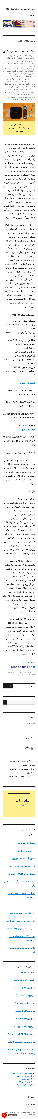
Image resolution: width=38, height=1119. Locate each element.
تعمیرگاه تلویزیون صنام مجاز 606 (20, 9)
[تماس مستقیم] (4, 1115)
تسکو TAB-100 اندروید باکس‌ (19, 51)
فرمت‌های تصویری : (26, 383)
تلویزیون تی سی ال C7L (23, 1079)
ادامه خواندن (29, 662)
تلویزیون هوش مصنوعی (24, 1085)
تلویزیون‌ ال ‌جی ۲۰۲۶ (24, 1082)
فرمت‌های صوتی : (26, 429)
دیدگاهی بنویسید (17, 674)
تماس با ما (23, 805)
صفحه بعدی (5, 686)
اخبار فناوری (19, 672)
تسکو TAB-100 (11, 672)
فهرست (32, 15)
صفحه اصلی (29, 1097)
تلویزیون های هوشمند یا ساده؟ (21, 1042)
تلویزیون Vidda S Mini (24, 1076)
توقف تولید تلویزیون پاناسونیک (22, 1073)
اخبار (25, 672)
